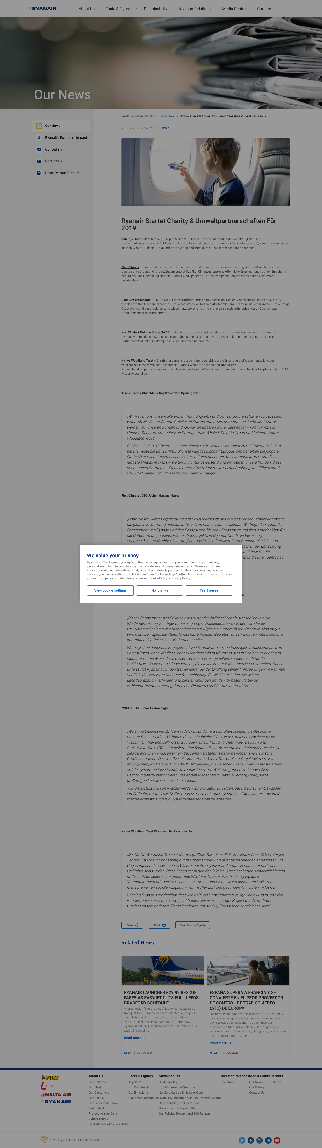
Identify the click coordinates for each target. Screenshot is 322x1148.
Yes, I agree (209, 590)
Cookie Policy (158, 578)
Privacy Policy (181, 578)
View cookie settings (110, 590)
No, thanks (159, 590)
